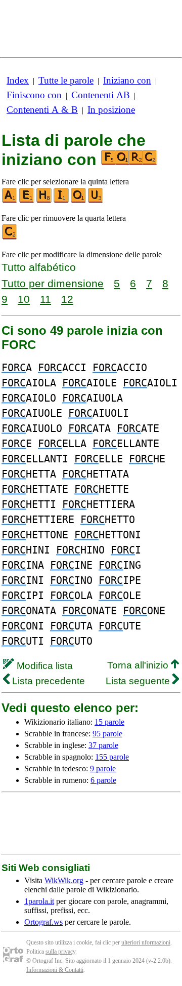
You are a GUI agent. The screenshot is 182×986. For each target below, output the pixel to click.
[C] (10, 237)
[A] (10, 200)
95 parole (107, 733)
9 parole (103, 768)
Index (18, 80)
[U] (96, 200)
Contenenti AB (100, 95)
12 (67, 299)
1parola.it (39, 901)
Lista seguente (139, 681)
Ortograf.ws (43, 922)
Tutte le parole (66, 80)
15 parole (109, 722)
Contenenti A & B (42, 109)
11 (45, 299)
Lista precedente (47, 681)
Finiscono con (34, 95)
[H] (44, 200)
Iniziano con (127, 80)
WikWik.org (63, 880)
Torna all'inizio (139, 665)
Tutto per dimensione (53, 283)
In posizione (111, 109)
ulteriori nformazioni (145, 942)
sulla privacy (60, 951)
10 (24, 299)
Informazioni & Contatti (54, 969)
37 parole (103, 745)
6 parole (103, 780)
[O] (78, 200)
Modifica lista (43, 665)
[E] (27, 200)
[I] (61, 200)
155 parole (112, 757)
